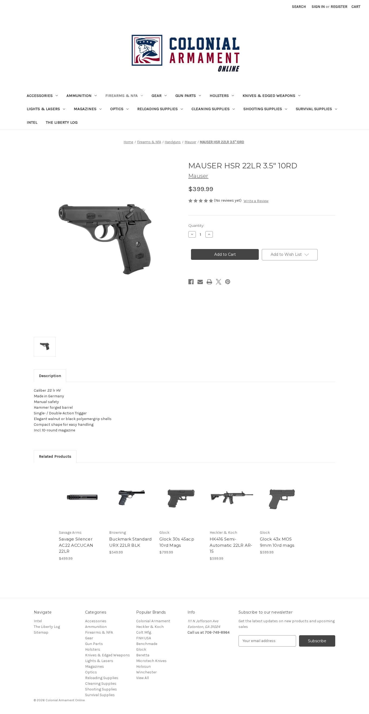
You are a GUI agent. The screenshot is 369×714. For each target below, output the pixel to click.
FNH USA (143, 638)
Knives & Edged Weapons (269, 95)
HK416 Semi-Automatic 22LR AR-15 (231, 545)
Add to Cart (81, 502)
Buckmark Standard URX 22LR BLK (130, 542)
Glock (141, 649)
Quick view (80, 493)
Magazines (85, 108)
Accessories (40, 95)
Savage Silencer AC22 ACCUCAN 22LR (76, 545)
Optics (116, 108)
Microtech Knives (151, 661)
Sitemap (41, 632)
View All (142, 678)
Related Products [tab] (55, 456)
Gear (157, 95)
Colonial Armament (153, 621)
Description (50, 375)
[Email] (200, 282)
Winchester (146, 672)
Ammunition (79, 95)
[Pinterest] (227, 282)
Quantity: (196, 225)
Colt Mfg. (144, 632)
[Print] (209, 282)
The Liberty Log (62, 122)
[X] (218, 282)
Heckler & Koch (150, 626)
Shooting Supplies (262, 108)
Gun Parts (185, 95)
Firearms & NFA (121, 95)
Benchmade (146, 643)
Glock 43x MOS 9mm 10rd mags (277, 542)
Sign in (318, 6)
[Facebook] (191, 282)
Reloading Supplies (157, 108)
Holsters (219, 95)
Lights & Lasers (43, 108)
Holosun (143, 666)
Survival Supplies (314, 108)
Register (339, 6)
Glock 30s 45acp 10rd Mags (176, 542)
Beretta (142, 655)
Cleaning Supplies (211, 108)
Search (299, 6)
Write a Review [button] (256, 201)
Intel (32, 122)
